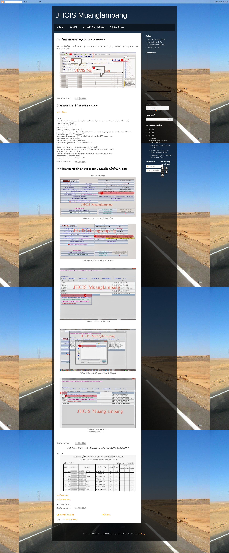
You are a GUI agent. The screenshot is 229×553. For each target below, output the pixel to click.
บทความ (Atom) (71, 520)
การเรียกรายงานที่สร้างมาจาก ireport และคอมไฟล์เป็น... (159, 151)
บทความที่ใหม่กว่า (65, 515)
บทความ (151, 166)
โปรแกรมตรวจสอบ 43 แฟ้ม (156, 39)
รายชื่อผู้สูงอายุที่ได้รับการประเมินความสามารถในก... (160, 156)
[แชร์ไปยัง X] (80, 98)
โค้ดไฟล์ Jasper (117, 27)
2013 (150, 135)
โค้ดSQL (74, 27)
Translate (162, 111)
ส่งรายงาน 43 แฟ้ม (153, 47)
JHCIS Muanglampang (91, 15)
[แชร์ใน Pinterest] (85, 98)
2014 (150, 132)
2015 (150, 129)
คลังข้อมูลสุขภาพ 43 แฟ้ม (156, 45)
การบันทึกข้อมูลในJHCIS (94, 27)
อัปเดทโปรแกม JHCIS (154, 42)
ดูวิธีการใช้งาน (61, 112)
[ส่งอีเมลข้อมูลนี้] (76, 98)
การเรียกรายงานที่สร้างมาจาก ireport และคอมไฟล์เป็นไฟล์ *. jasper (92, 168)
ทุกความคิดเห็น (153, 171)
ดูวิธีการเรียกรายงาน (63, 499)
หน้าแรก (60, 27)
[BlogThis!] (78, 98)
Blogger (143, 534)
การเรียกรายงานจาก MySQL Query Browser (81, 39)
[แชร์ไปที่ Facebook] (83, 98)
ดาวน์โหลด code (62, 495)
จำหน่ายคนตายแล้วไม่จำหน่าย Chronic (77, 105)
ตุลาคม (152, 138)
